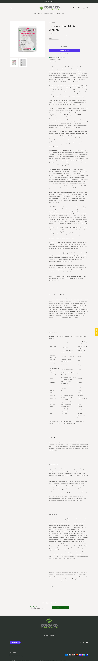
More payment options (64, 53)
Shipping (56, 35)
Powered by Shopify (25, 660)
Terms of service (47, 660)
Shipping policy (55, 660)
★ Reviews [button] (96, 332)
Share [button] (51, 586)
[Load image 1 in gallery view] (14, 62)
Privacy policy (40, 660)
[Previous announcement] (10, 1)
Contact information (63, 660)
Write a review (60, 607)
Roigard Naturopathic (17, 660)
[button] (11, 8)
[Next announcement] (88, 1)
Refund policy (33, 660)
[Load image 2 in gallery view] (23, 62)
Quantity (50, 38)
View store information (55, 61)
